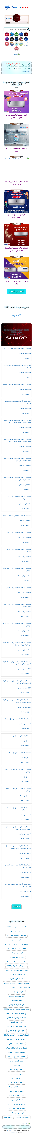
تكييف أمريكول (24, 987)
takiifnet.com (14, 1132)
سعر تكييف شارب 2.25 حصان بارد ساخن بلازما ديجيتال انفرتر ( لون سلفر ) (17, 701)
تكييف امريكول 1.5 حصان (16, 1031)
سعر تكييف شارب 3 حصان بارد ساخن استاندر (17, 736)
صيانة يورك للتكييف (22, 1117)
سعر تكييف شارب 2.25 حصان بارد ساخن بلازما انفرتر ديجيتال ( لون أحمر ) (17, 663)
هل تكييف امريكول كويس (16, 1026)
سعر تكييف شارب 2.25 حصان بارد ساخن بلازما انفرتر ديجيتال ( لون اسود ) (17, 682)
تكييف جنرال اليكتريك (16, 931)
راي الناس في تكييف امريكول (16, 1013)
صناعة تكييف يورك (16, 1078)
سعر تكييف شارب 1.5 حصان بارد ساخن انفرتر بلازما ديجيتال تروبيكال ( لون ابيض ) (17, 421)
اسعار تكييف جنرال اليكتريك (16, 935)
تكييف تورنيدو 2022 (16, 953)
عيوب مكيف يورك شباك (16, 1108)
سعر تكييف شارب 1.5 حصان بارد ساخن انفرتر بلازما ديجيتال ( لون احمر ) (17, 459)
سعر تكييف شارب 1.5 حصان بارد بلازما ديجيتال (17, 384)
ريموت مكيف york (16, 1074)
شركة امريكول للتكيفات (16, 979)
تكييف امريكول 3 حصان (16, 974)
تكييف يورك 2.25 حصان (16, 1104)
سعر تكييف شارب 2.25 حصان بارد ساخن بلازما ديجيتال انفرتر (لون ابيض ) (17, 644)
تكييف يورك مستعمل (16, 1044)
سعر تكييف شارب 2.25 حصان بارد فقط (19, 533)
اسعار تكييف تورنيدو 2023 (16, 927)
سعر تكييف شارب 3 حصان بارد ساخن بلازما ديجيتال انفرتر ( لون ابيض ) (18, 828)
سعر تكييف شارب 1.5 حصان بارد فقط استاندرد (17, 516)
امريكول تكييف (23, 983)
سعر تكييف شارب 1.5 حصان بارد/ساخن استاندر (17, 348)
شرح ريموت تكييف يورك (16, 1087)
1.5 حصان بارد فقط (25, 389)
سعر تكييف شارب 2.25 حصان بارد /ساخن (18, 588)
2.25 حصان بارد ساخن (24, 576)
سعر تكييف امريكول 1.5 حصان (16, 961)
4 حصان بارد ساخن (25, 872)
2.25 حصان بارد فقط (24, 538)
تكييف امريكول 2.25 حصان (16, 1018)
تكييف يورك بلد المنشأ (16, 1113)
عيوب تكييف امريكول (16, 996)
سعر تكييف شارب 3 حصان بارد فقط (20, 753)
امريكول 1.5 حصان (9, 987)
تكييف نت (11, 1130)
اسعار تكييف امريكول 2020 (16, 966)
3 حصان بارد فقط (25, 796)
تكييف (7, 944)
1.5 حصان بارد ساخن (25, 353)
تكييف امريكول (23, 1035)
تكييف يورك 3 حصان (17, 1091)
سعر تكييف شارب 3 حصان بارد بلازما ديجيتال (17, 719)
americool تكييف (17, 1022)
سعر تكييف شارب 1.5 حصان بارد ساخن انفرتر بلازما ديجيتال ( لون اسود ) (17, 479)
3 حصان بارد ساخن (25, 724)
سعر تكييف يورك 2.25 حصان (16, 1039)
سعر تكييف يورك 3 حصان (16, 1052)
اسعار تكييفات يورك (16, 1061)
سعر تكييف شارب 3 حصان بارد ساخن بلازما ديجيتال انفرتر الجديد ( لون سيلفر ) (18, 847)
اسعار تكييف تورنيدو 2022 (16, 948)
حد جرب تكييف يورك (16, 1065)
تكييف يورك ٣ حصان (16, 1082)
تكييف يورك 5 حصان (17, 1070)
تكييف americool (17, 1000)
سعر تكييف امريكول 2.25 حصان (17, 970)
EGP (25, 358)
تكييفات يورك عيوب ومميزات (16, 1057)
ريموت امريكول (9, 983)
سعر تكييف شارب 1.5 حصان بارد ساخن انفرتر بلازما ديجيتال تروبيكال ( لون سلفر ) (17, 440)
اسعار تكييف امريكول (16, 957)
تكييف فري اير (16, 940)
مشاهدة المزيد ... (25, 71)
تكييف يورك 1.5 (9, 1035)
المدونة (16, 906)
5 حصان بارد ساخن (25, 891)
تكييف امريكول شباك (16, 992)
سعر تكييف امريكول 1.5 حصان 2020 (16, 1009)
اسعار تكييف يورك (16, 1100)
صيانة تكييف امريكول (16, 1005)
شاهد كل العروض (16, 291)
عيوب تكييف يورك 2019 (16, 1095)
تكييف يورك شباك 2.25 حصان (16, 1048)
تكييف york (8, 1117)
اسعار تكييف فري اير (20, 944)
